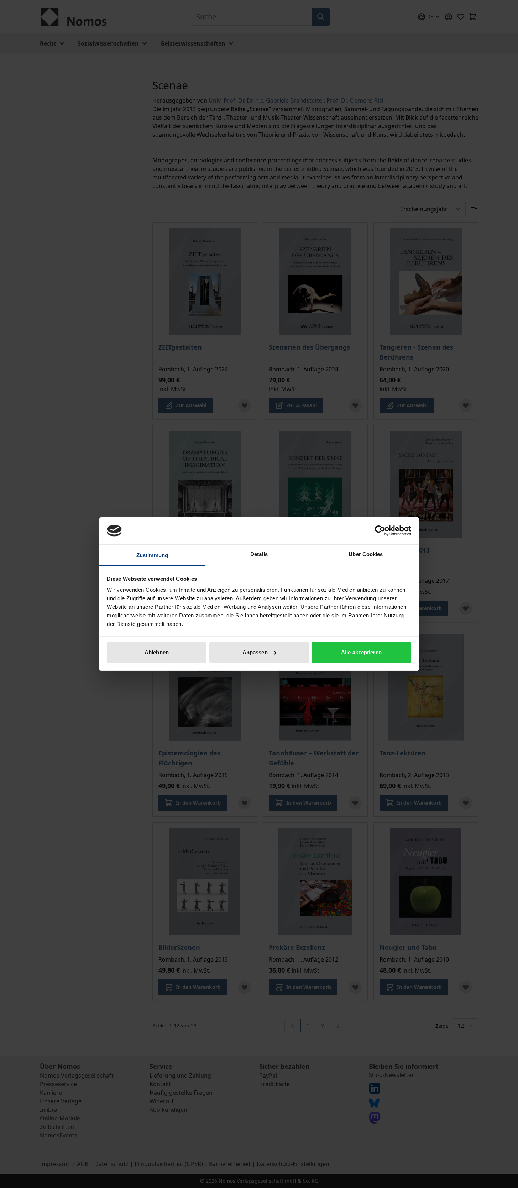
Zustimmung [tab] (152, 555)
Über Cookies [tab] (366, 554)
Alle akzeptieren (361, 652)
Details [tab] (259, 554)
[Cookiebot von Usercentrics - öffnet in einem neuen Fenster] (380, 530)
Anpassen (255, 652)
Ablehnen (157, 652)
